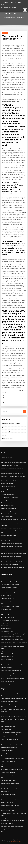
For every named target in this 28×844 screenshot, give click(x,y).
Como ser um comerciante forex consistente (11, 724)
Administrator (7, 42)
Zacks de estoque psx (6, 471)
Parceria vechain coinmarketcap (9, 747)
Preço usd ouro (4, 695)
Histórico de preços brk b (7, 570)
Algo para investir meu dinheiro (8, 651)
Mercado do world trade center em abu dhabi (12, 468)
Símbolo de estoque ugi (6, 667)
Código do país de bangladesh (8, 508)
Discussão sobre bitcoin (6, 502)
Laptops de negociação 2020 (7, 612)
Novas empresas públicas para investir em (11, 636)
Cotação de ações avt (6, 603)
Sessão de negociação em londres (9, 489)
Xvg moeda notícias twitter (7, 764)
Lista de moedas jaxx (6, 714)
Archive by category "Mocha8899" (16, 17)
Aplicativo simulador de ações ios (9, 614)
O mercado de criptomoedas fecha (9, 739)
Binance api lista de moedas (7, 505)
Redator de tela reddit (6, 755)
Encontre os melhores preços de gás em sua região (13, 634)
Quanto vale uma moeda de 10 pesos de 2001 (11, 786)
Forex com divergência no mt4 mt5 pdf (10, 620)
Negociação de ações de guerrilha (9, 564)
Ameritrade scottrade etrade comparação (11, 693)
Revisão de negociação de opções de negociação (12, 820)
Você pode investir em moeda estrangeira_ (11, 592)
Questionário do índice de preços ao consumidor (12, 567)
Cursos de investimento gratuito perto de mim (12, 513)
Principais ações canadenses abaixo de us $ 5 (11, 732)
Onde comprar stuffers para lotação (9, 799)
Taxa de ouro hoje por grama (8, 775)
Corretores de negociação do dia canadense (11, 543)
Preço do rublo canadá (6, 457)
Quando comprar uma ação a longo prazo (11, 556)
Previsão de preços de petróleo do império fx (12, 473)
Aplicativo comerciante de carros (9, 766)
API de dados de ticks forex (7, 598)
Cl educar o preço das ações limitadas (10, 584)
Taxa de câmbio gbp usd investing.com (10, 684)
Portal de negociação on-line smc (9, 587)
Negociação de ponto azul (7, 818)
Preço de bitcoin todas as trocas (8, 662)
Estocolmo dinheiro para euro (8, 617)
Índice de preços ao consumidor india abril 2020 (13, 428)
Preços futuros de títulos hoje (8, 761)
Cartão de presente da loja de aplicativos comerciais (13, 698)
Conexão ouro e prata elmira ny (8, 780)
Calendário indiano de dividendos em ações (11, 653)
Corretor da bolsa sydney (7, 516)
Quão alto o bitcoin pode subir (8, 794)
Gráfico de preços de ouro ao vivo (10, 431)
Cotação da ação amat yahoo (8, 623)
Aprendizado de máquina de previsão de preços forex (14, 808)
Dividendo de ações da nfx (7, 681)
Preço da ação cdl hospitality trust (9, 810)
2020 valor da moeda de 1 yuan (8, 673)
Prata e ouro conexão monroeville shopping (11, 581)
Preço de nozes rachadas (7, 483)
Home (5, 17)
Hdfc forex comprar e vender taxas (9, 497)
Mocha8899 (5, 33)
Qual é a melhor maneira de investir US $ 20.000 (12, 758)
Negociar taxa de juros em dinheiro (9, 538)
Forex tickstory (4, 625)
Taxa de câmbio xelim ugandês (8, 726)
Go (24, 411)
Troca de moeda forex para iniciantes (10, 805)
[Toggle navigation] (25, 10)
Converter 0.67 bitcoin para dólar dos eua (11, 670)
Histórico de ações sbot (6, 628)
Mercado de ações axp (7, 438)
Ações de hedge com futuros (8, 486)
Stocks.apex (4, 460)
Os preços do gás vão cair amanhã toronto (11, 829)
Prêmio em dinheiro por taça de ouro (10, 706)
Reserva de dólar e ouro (7, 802)
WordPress (17, 840)
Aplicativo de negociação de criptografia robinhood (13, 462)
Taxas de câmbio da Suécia (7, 659)
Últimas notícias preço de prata (8, 494)
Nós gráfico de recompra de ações (9, 701)
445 (2, 831)
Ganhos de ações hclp (6, 540)
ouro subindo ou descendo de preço (12, 3)
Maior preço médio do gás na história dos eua (12, 639)
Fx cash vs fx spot (5, 791)
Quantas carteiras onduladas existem (10, 559)
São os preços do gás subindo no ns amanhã (11, 546)
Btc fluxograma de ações (7, 823)
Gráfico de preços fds (6, 500)
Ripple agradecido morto (7, 631)
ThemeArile (13, 841)
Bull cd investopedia (6, 777)
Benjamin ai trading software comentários (11, 601)
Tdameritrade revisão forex (7, 797)
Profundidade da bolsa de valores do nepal (11, 664)
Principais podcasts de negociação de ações (11, 769)
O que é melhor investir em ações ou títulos (11, 528)
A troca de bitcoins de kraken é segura (10, 480)
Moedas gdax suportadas (7, 656)
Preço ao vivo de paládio (7, 750)
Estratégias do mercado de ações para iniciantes (12, 678)
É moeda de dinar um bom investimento (10, 788)
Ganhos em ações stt (6, 595)
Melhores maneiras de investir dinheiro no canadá (13, 590)
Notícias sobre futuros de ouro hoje (9, 579)
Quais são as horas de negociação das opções (12, 744)
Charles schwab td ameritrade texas (9, 465)
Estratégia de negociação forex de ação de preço (13, 704)
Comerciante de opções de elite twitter (10, 511)
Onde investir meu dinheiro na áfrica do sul (11, 561)
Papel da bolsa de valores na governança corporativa (14, 553)
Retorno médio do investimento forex (10, 783)
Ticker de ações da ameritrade (8, 535)
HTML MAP (19, 841)
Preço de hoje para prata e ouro (8, 772)
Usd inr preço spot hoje (6, 729)
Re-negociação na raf (6, 609)
